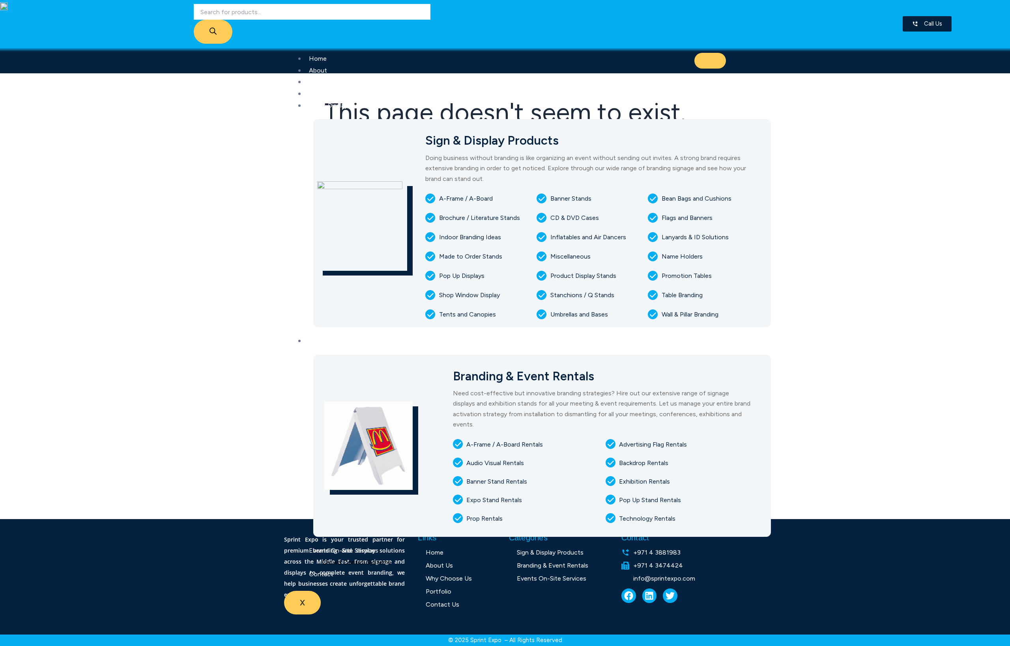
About (318, 70)
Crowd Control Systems (356, 562)
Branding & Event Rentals (344, 340)
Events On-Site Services (343, 550)
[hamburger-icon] (710, 61)
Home (318, 58)
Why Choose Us (332, 82)
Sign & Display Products (342, 105)
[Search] (213, 32)
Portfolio (322, 93)
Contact (321, 574)
